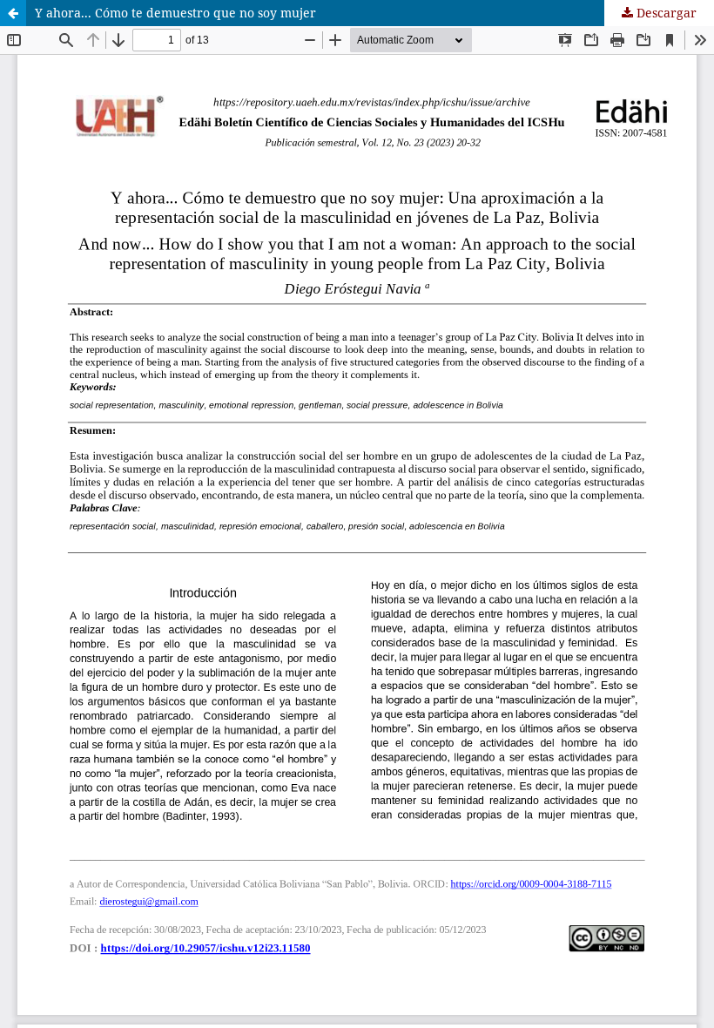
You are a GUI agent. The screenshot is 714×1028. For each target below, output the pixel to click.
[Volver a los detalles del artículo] (13, 13)
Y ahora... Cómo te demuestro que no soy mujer (175, 12)
